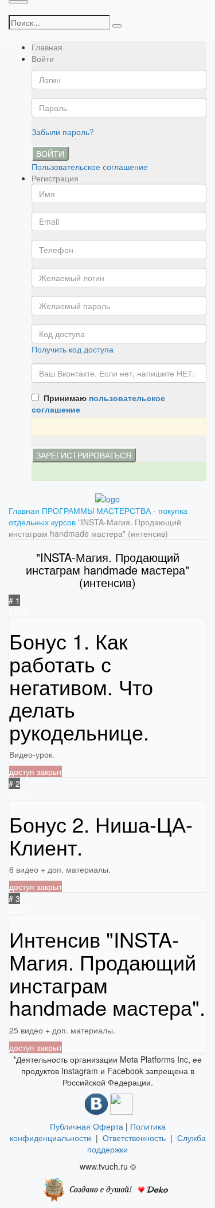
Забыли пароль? (63, 131)
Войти (50, 153)
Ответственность (136, 1137)
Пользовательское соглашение (90, 166)
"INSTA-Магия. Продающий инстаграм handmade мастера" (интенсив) (95, 527)
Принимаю (98, 403)
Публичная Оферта (86, 1126)
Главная (47, 47)
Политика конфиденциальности (88, 1131)
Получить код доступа (73, 349)
